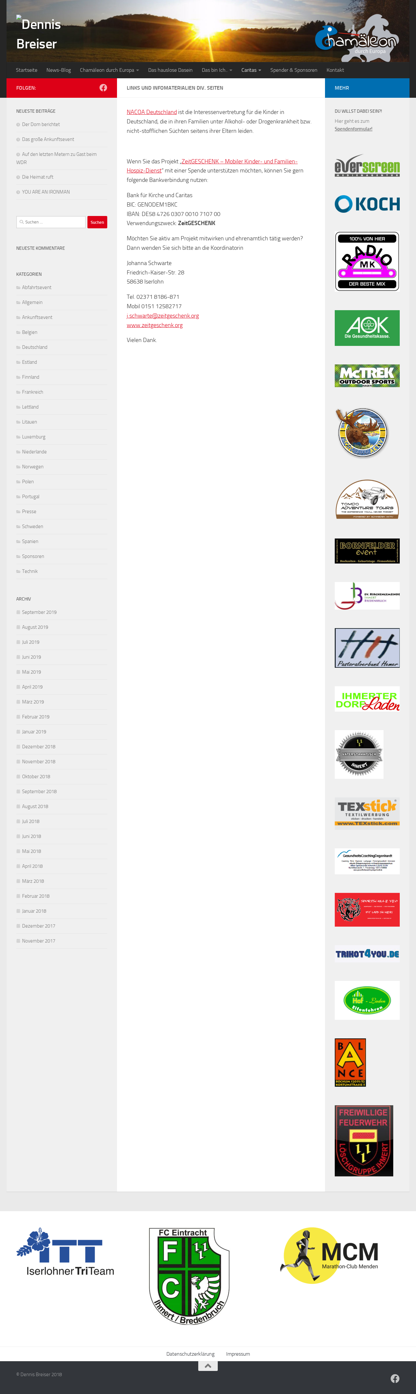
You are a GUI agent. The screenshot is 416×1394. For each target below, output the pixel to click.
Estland (29, 362)
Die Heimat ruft (37, 177)
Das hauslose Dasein (170, 70)
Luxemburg (34, 437)
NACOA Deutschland (152, 112)
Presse (29, 511)
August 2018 (35, 806)
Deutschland (34, 347)
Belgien (29, 332)
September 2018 (39, 791)
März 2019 (33, 702)
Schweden (32, 526)
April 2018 (32, 866)
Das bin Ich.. (215, 70)
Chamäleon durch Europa (107, 70)
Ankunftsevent (37, 317)
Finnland (30, 377)
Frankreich (32, 392)
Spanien (30, 541)
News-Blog (58, 70)
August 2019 (35, 627)
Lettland (30, 407)
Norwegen (33, 467)
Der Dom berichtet (41, 124)
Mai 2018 (31, 851)
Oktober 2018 (36, 776)
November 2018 (38, 762)
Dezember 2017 (38, 926)
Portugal (30, 497)
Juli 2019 (30, 642)
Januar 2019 (34, 732)
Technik (30, 571)
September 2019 (39, 612)
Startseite (26, 70)
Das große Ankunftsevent (48, 139)
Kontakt (335, 70)
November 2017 (38, 941)
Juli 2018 (30, 821)
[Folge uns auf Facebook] (103, 88)
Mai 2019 (31, 672)
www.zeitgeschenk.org (155, 325)
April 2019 (32, 687)
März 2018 (33, 881)
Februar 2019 (35, 717)
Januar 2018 (34, 911)
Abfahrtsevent (36, 287)
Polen (28, 482)
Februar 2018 (35, 896)
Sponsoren (33, 556)
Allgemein (32, 302)
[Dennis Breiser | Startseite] (60, 39)
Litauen (29, 422)
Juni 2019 (31, 657)
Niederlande (34, 452)
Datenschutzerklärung (190, 1354)
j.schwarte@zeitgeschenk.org (163, 315)
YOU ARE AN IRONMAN (46, 192)
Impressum (238, 1354)
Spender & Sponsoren (294, 70)
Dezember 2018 (38, 747)
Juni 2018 (31, 836)
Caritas (248, 70)
